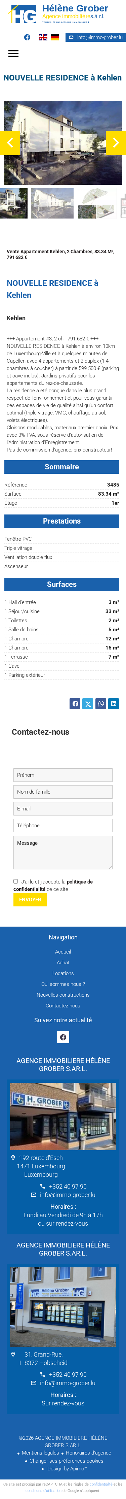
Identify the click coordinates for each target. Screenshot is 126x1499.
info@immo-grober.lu (100, 37)
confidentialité (101, 1484)
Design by (66, 1469)
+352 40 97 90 (68, 1186)
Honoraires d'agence (88, 1453)
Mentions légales (40, 1453)
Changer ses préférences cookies (66, 1461)
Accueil (63, 13)
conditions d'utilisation (43, 1491)
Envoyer (30, 900)
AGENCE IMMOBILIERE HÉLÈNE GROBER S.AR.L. (63, 1065)
